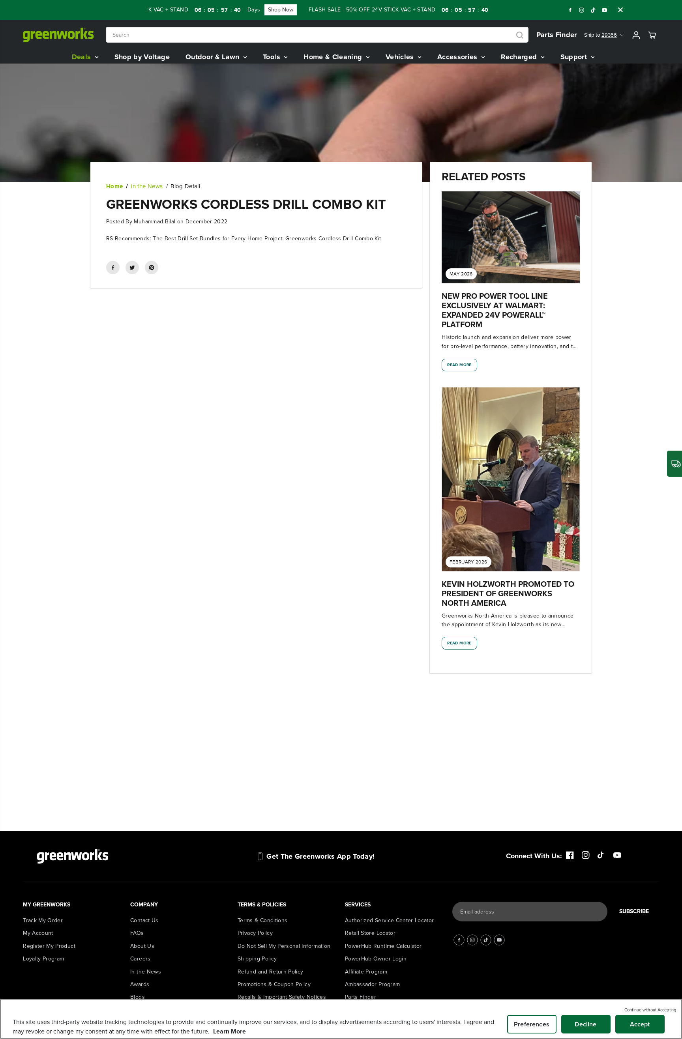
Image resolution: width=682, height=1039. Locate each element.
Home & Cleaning (334, 57)
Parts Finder (556, 35)
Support (574, 57)
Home (114, 186)
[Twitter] (132, 267)
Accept (640, 1024)
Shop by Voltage (142, 57)
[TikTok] (593, 10)
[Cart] (652, 35)
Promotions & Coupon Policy (274, 984)
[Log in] (636, 35)
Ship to (600, 35)
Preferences (531, 1024)
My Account (38, 933)
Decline (585, 1024)
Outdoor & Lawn (213, 57)
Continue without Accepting (650, 1010)
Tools (272, 57)
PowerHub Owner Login (376, 959)
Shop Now (233, 10)
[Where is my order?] (674, 464)
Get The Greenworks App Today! (320, 856)
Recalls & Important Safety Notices (282, 997)
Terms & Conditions (262, 920)
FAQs (137, 933)
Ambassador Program (372, 984)
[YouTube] (604, 10)
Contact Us (144, 920)
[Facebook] (570, 10)
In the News (147, 186)
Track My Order (43, 920)
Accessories (458, 57)
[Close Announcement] (620, 10)
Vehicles (401, 57)
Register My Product (49, 946)
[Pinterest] (151, 267)
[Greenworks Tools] (58, 35)
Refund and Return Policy (270, 972)
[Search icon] (519, 35)
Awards (139, 984)
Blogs (137, 997)
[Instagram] (581, 10)
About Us (142, 946)
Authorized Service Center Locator (389, 920)
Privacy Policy (255, 933)
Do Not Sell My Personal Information (284, 946)
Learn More (229, 1031)
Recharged (520, 57)
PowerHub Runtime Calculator (383, 946)
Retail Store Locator (370, 933)
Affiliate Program (366, 972)
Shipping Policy (257, 959)
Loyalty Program (43, 959)
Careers (140, 959)
